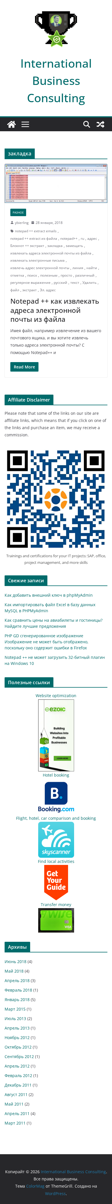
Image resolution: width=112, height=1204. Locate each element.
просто (66, 275)
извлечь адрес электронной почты (39, 267)
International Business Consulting (56, 80)
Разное (18, 212)
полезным (48, 275)
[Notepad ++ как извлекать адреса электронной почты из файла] (56, 183)
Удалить (89, 282)
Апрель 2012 (17, 1066)
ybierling (22, 222)
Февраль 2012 (18, 1075)
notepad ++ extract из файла (33, 238)
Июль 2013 (15, 1018)
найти (91, 267)
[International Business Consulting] (11, 124)
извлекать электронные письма (37, 260)
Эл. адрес (48, 290)
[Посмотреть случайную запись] (100, 124)
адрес (92, 238)
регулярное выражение (30, 282)
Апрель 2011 (17, 1113)
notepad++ (69, 238)
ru (82, 238)
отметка (17, 275)
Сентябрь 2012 (19, 1056)
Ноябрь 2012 (17, 1037)
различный (84, 275)
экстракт (29, 290)
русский (60, 282)
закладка (55, 245)
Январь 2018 (17, 999)
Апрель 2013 (17, 1028)
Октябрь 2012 (18, 1047)
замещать (74, 245)
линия (77, 267)
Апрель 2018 (17, 980)
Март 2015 (15, 1009)
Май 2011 (14, 1104)
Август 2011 (16, 1094)
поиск (32, 275)
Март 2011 (15, 1123)
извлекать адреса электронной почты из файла (50, 253)
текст (74, 282)
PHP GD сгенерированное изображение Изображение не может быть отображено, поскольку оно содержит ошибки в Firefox (46, 641)
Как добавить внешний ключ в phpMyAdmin (49, 595)
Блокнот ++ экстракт (27, 245)
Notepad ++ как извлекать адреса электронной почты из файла (54, 310)
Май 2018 (14, 971)
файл (14, 290)
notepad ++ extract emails (36, 231)
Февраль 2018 (18, 990)
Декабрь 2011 (18, 1085)
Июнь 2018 (15, 961)
